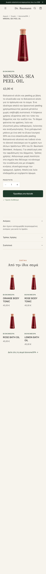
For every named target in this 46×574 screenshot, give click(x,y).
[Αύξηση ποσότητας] (17, 184)
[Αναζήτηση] (34, 8)
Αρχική (5, 16)
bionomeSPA (23, 16)
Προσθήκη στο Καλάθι (23, 193)
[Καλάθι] (40, 8)
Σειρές (13, 16)
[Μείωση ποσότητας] (5, 184)
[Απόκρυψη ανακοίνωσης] (42, 2)
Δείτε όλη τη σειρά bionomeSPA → (23, 352)
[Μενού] (5, 8)
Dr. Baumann (23, 8)
